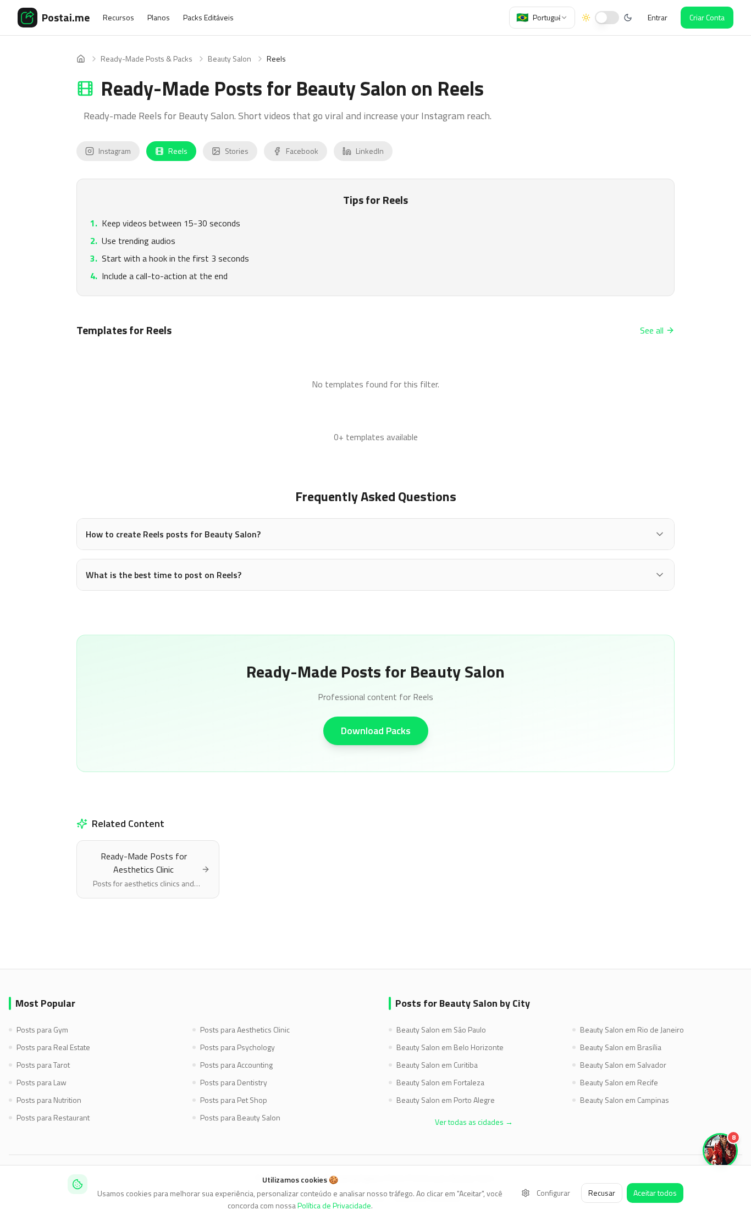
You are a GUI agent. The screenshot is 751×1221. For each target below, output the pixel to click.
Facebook (302, 151)
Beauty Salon (229, 58)
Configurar (553, 1192)
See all (652, 330)
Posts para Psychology (237, 1047)
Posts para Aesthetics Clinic (245, 1029)
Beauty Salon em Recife (619, 1082)
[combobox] (542, 18)
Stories (237, 151)
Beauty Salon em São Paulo (441, 1029)
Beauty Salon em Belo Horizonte (450, 1047)
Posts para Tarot (43, 1064)
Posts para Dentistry (233, 1082)
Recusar (601, 1192)
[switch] (607, 17)
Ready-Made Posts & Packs (146, 58)
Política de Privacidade (334, 1205)
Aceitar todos (655, 1192)
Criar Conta (707, 17)
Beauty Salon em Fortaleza (440, 1082)
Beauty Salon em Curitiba (437, 1064)
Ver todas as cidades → (474, 1122)
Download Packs (376, 730)
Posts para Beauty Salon (240, 1117)
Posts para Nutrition (48, 1100)
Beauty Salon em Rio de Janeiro (632, 1029)
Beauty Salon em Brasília (620, 1047)
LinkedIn (370, 151)
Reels (177, 151)
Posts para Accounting (236, 1064)
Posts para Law (41, 1082)
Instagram (114, 151)
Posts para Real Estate (53, 1047)
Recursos (118, 17)
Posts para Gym (42, 1029)
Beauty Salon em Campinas (624, 1100)
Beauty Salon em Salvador (623, 1064)
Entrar (657, 17)
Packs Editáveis (208, 17)
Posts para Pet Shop (233, 1100)
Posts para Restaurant (53, 1117)
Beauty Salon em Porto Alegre (445, 1100)
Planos (158, 17)
